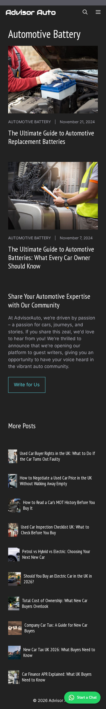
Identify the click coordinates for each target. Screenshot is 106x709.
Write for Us (27, 384)
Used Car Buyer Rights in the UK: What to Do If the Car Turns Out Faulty (57, 456)
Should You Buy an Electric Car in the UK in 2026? (58, 578)
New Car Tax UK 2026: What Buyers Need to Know (59, 652)
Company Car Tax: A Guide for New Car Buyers (55, 627)
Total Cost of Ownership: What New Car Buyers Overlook (54, 603)
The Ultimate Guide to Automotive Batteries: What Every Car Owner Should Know (51, 257)
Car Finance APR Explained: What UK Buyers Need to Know (57, 677)
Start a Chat (86, 697)
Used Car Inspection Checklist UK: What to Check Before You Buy (55, 529)
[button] (85, 12)
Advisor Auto (30, 12)
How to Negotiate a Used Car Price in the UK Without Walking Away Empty (56, 480)
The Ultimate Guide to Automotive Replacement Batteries (51, 137)
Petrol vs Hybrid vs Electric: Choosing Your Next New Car (56, 554)
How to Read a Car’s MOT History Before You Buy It (59, 505)
